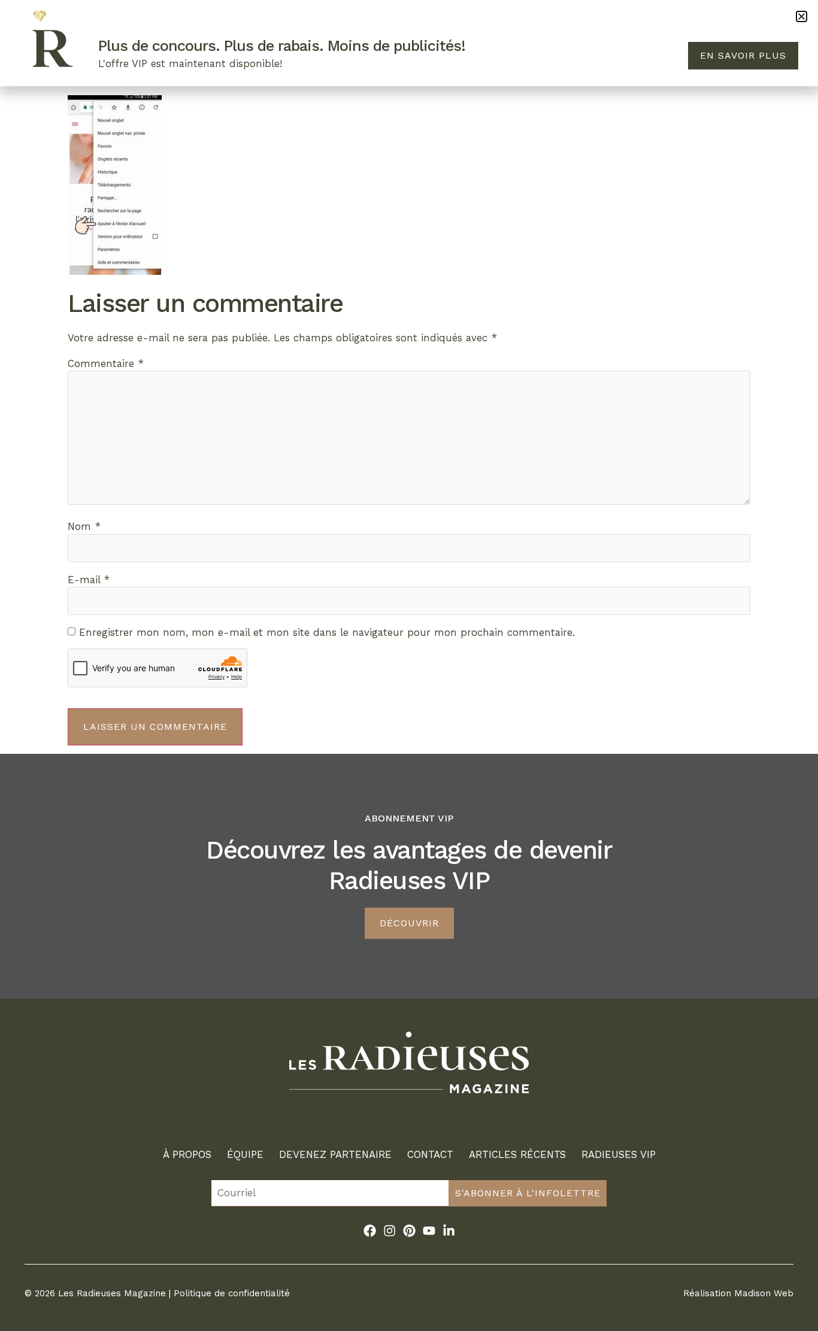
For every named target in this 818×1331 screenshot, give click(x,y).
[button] (801, 16)
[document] (409, 665)
